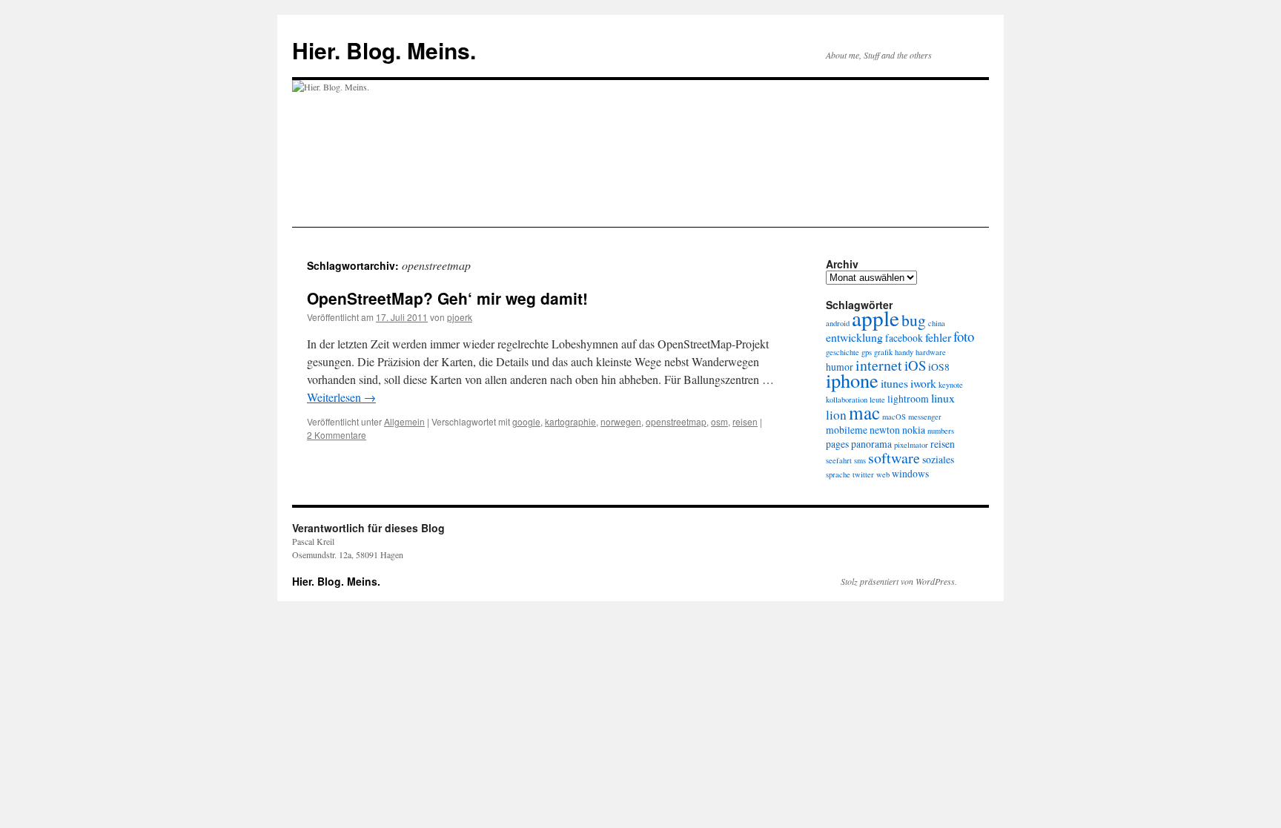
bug (913, 320)
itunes (894, 383)
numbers (940, 430)
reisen (745, 421)
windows (910, 473)
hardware (931, 352)
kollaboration (846, 399)
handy (904, 352)
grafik (883, 352)
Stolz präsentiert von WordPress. (899, 581)
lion (836, 414)
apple (875, 317)
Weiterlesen (341, 397)
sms (860, 460)
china (936, 323)
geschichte (842, 352)
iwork (923, 383)
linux (943, 397)
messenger (924, 416)
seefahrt (839, 460)
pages (837, 444)
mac (864, 412)
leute (877, 399)
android (838, 323)
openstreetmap (676, 421)
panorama (871, 444)
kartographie (570, 421)
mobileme (846, 430)
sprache (838, 474)
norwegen (620, 421)
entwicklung (854, 337)
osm (719, 421)
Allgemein (404, 421)
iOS (915, 365)
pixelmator (911, 445)
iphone (852, 380)
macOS (894, 416)
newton (885, 430)
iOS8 (939, 367)
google (526, 421)
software (894, 458)
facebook (904, 338)
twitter (863, 474)
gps (866, 352)
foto (963, 336)
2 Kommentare (336, 434)
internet (878, 365)
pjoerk (459, 317)
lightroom (908, 398)
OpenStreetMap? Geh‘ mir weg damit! (447, 298)
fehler (938, 337)
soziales (938, 459)
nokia (913, 430)
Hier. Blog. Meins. (384, 50)
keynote (951, 385)
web (883, 474)
